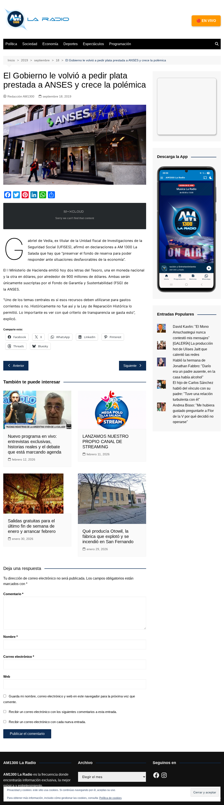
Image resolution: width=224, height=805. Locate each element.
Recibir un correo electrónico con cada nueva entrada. (47, 722)
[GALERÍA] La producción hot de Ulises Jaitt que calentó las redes (193, 349)
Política (11, 44)
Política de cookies (110, 798)
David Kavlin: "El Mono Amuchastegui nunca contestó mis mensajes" (191, 332)
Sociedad (29, 44)
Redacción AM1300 (20, 96)
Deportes (70, 44)
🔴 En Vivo (206, 21)
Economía (50, 44)
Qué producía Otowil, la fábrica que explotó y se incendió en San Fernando (107, 536)
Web (6, 676)
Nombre (10, 636)
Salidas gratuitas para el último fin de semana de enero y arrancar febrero (32, 526)
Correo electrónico (18, 656)
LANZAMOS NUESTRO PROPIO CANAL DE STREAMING (105, 441)
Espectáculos (93, 44)
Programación (120, 44)
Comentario (13, 594)
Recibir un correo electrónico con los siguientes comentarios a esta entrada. (63, 712)
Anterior (18, 365)
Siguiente (129, 365)
